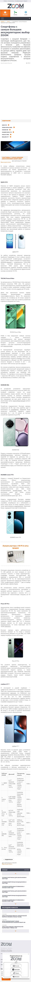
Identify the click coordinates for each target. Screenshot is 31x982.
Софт (25, 14)
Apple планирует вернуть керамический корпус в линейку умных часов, (14, 916)
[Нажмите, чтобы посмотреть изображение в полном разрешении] (15, 248)
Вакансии (3, 949)
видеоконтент (18, 506)
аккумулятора (5, 173)
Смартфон (4, 575)
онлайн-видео (17, 490)
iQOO (14, 251)
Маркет (25, 1)
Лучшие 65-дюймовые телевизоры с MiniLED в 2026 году (13, 887)
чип (15, 671)
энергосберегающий (19, 401)
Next (15, 903)
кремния (21, 194)
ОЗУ (2, 756)
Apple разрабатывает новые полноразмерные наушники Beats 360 (13, 922)
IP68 (15, 676)
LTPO (20, 751)
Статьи (8, 21)
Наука (15, 14)
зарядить (27, 501)
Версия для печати (6, 162)
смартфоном (15, 409)
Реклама (10, 948)
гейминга (7, 626)
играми (3, 675)
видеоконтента (5, 624)
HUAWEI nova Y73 (7, 132)
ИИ (7, 402)
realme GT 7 (5, 136)
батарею (8, 220)
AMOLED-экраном (6, 262)
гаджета (22, 698)
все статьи (26, 869)
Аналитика (11, 1)
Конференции (18, 1)
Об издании (4, 948)
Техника (5, 14)
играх (11, 231)
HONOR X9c (5, 129)
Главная (2, 21)
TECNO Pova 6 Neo (7, 127)
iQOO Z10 (4, 125)
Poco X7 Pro (5, 134)
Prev (15, 873)
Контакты (9, 949)
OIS (7, 460)
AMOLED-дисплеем (7, 455)
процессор (18, 580)
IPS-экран (27, 374)
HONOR (4, 834)
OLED (13, 796)
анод (21, 691)
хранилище (26, 758)
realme (14, 746)
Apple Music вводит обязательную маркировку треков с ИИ (12, 927)
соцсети (19, 289)
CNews (5, 1)
